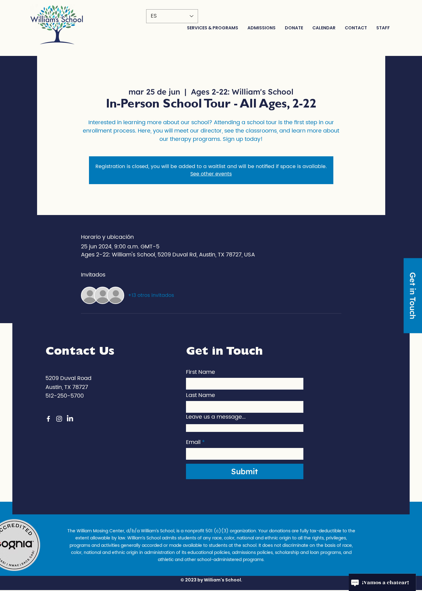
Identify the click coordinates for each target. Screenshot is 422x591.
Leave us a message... (216, 417)
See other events (211, 174)
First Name (200, 372)
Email (193, 442)
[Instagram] (59, 419)
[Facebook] (48, 419)
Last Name (200, 395)
